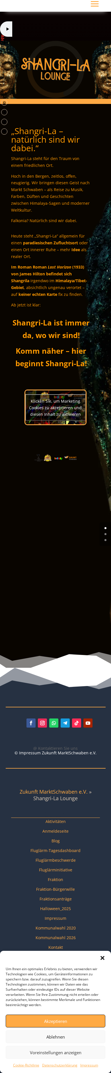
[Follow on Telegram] (4, 112)
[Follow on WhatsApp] (4, 102)
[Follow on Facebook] (31, 723)
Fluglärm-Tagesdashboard (55, 850)
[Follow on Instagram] (42, 723)
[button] (102, 958)
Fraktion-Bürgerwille (55, 889)
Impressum (89, 1065)
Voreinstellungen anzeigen (55, 1052)
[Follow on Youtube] (4, 131)
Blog (56, 840)
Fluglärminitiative (55, 870)
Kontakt (55, 947)
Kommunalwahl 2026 (56, 937)
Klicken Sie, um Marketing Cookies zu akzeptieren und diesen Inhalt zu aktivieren (55, 407)
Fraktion (55, 879)
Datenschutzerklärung (59, 1065)
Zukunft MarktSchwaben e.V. (54, 791)
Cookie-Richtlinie (26, 1065)
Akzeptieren (55, 1021)
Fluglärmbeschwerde (56, 860)
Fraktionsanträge (56, 899)
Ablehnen (55, 1037)
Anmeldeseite (55, 831)
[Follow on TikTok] (4, 122)
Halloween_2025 (55, 908)
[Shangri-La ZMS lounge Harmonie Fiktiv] (16, 116)
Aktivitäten (56, 821)
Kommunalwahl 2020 (56, 928)
